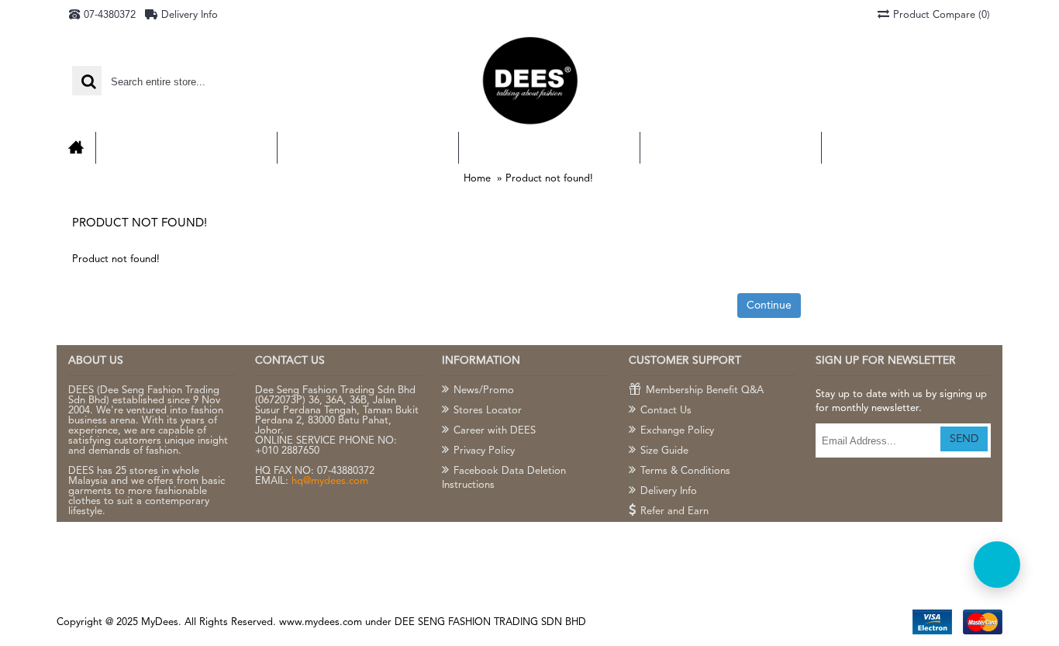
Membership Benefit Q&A (705, 390)
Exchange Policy (677, 431)
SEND (964, 439)
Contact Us (666, 411)
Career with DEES (495, 431)
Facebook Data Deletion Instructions (504, 478)
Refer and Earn (674, 511)
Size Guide (664, 451)
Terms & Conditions (685, 471)
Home (477, 179)
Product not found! (549, 179)
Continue (769, 305)
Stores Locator (488, 411)
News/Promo (484, 390)
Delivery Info (668, 491)
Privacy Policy (484, 451)
